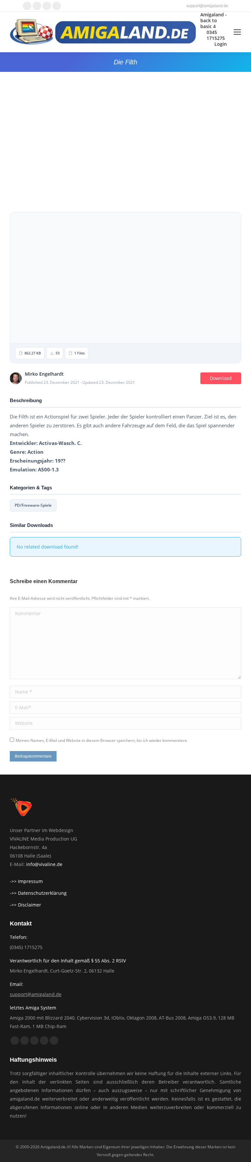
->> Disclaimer (25, 905)
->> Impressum (26, 881)
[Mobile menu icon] (237, 32)
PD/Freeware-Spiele (33, 505)
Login (220, 44)
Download (221, 378)
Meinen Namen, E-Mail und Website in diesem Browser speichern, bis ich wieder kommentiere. (102, 740)
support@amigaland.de (35, 994)
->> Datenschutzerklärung (38, 893)
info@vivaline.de (44, 864)
